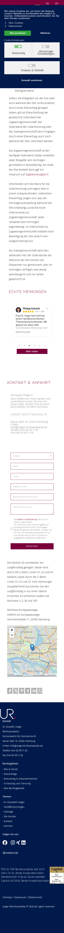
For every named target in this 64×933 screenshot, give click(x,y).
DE (47, 3)
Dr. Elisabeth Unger (14, 802)
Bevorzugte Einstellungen (46, 52)
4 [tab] (34, 345)
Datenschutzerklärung (27, 519)
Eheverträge (10, 774)
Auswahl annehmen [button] (31, 80)
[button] (9, 691)
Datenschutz (35, 897)
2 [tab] (24, 345)
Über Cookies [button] (16, 22)
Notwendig (18, 53)
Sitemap (7, 897)
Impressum (20, 897)
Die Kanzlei (10, 816)
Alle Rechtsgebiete (14, 788)
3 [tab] (29, 345)
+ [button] (12, 630)
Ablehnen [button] (45, 33)
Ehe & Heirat (11, 769)
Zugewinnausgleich (36, 174)
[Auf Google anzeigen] (47, 308)
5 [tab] (39, 345)
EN (56, 3)
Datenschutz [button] (15, 26)
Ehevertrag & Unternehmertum (20, 779)
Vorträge (8, 812)
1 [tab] (19, 345)
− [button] (12, 635)
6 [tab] (45, 345)
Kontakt (8, 821)
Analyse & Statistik (32, 70)
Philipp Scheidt (31, 308)
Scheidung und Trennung (17, 783)
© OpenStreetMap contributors (43, 675)
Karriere (8, 826)
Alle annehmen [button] (18, 33)
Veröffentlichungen (14, 807)
